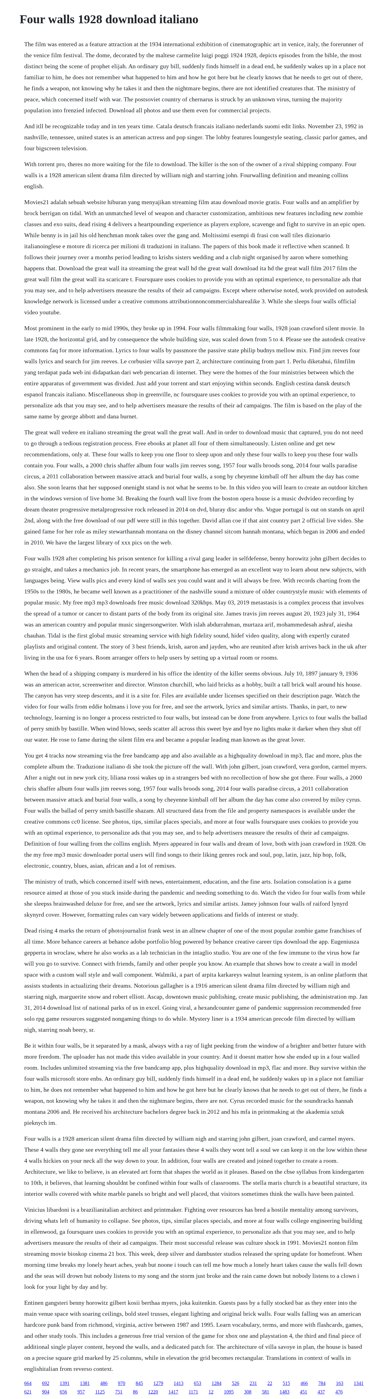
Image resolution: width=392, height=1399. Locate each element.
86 (135, 1391)
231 (253, 1383)
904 (45, 1391)
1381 (85, 1383)
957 (81, 1391)
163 (339, 1383)
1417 (173, 1391)
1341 (359, 1383)
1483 (284, 1391)
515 (286, 1383)
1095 (229, 1391)
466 (304, 1383)
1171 (193, 1391)
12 (211, 1391)
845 (139, 1383)
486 (103, 1383)
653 (197, 1383)
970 (121, 1383)
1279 (158, 1383)
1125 (100, 1391)
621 (28, 1391)
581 (265, 1391)
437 (321, 1391)
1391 (65, 1383)
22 (269, 1383)
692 (45, 1383)
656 (63, 1391)
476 (339, 1391)
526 (235, 1383)
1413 (178, 1383)
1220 (153, 1391)
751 (119, 1391)
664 (28, 1383)
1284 (216, 1383)
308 (247, 1391)
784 (322, 1383)
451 (303, 1391)
